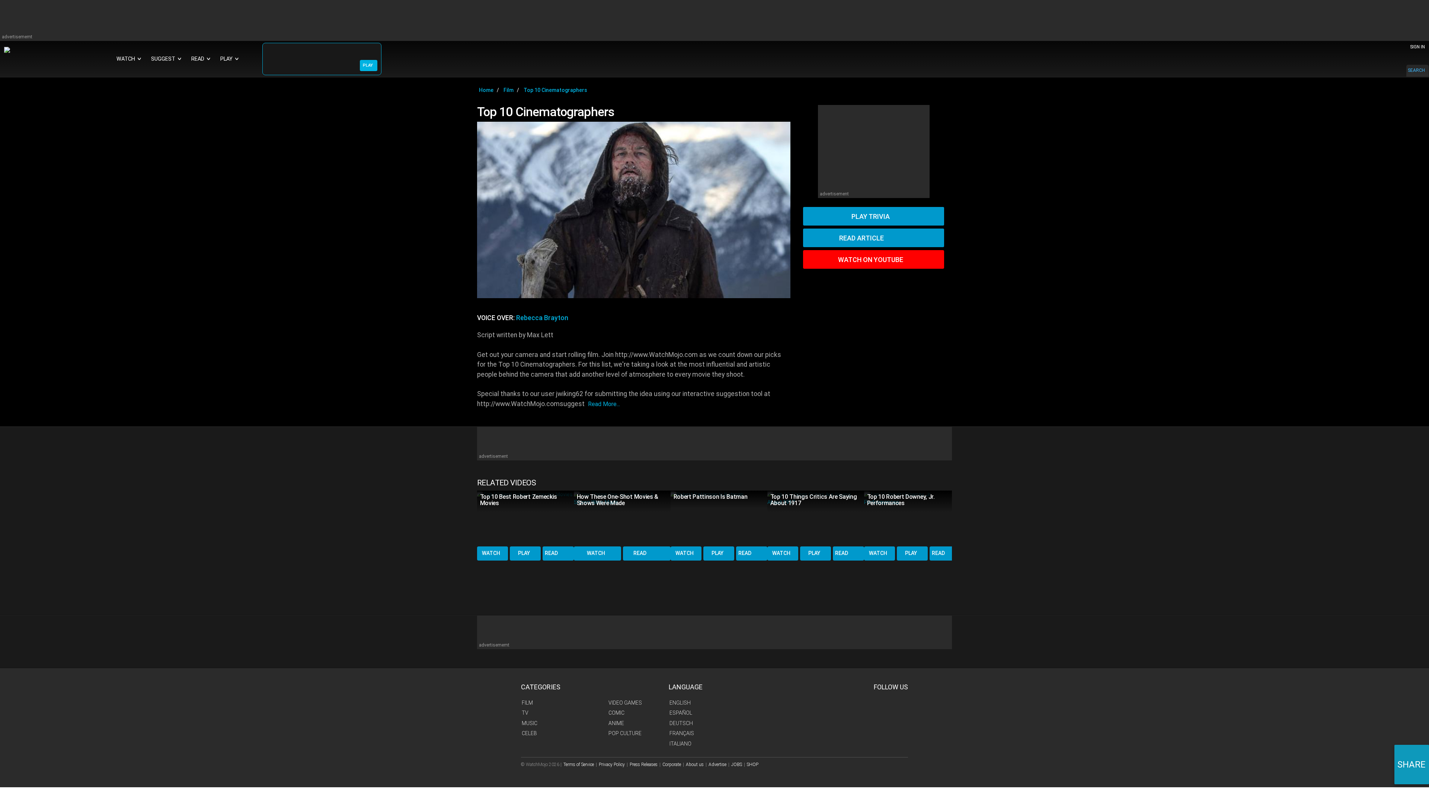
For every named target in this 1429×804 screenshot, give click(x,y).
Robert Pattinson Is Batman (711, 496)
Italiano (680, 744)
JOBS (736, 764)
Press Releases (644, 764)
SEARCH (1416, 70)
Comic (616, 713)
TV (525, 713)
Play (524, 553)
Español (680, 713)
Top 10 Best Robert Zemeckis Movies (518, 500)
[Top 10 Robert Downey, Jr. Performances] (912, 518)
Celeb (529, 733)
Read (551, 553)
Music (529, 723)
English (680, 703)
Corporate (671, 764)
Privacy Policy (612, 764)
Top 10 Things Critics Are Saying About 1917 (813, 500)
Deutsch (681, 723)
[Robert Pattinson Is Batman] (719, 518)
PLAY (368, 65)
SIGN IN (1417, 47)
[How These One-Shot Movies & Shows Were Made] (622, 518)
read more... (604, 404)
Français (681, 733)
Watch (491, 553)
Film (527, 703)
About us (695, 764)
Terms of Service (578, 764)
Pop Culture (625, 733)
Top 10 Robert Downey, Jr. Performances (901, 500)
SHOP (752, 764)
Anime (616, 723)
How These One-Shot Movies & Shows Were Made (617, 500)
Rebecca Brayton (542, 318)
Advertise (717, 764)
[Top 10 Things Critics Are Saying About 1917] (815, 518)
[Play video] (633, 210)
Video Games (625, 703)
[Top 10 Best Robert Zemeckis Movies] (525, 518)
